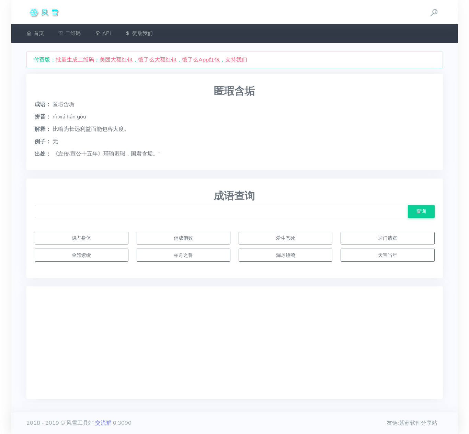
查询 (421, 211)
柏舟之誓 (183, 255)
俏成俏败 (183, 238)
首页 (39, 33)
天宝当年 (387, 255)
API (106, 33)
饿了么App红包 (201, 60)
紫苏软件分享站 (418, 423)
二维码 (73, 33)
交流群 (103, 423)
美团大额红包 (116, 60)
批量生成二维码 (75, 60)
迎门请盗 (387, 238)
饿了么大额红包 (157, 60)
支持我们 (236, 60)
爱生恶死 (285, 238)
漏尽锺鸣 (285, 255)
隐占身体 (81, 238)
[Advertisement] (235, 343)
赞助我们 (142, 33)
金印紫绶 (81, 255)
